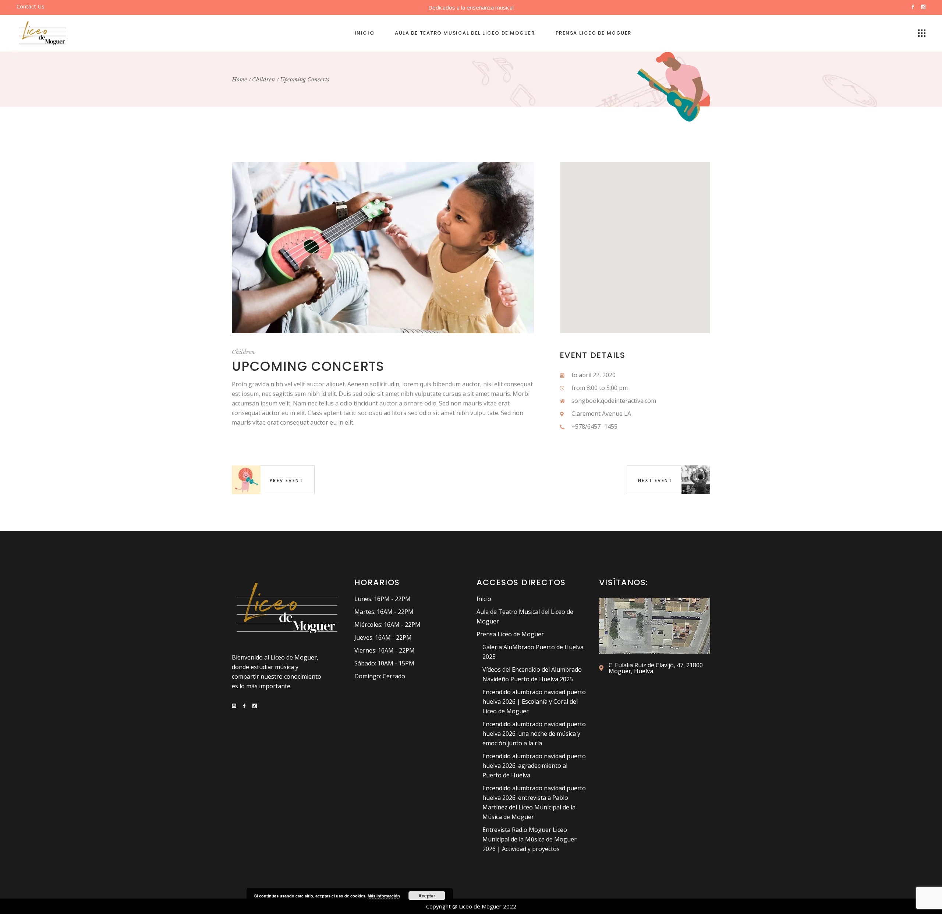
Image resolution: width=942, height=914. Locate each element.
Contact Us (31, 6)
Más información (384, 896)
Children (243, 351)
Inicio (484, 599)
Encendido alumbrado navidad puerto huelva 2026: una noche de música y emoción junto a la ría (534, 733)
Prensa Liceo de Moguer (510, 634)
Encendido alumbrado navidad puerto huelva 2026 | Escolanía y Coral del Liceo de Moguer (534, 701)
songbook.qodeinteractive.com (613, 401)
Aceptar (426, 895)
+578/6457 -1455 (594, 426)
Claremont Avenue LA (601, 413)
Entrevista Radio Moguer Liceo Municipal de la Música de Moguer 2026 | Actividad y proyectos (529, 839)
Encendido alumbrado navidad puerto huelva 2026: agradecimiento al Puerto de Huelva (534, 765)
